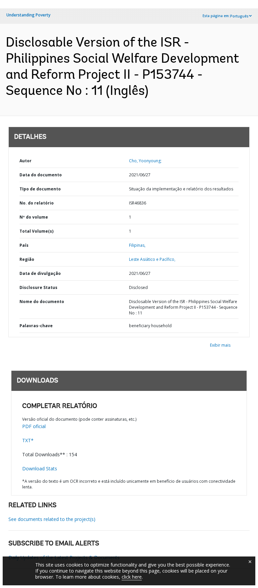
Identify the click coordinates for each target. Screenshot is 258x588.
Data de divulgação (40, 273)
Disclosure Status (38, 287)
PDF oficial (34, 426)
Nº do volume (33, 217)
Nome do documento (41, 301)
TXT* (28, 440)
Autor (25, 161)
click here (132, 577)
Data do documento (40, 175)
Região (26, 259)
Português (239, 16)
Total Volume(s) (36, 231)
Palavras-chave (36, 326)
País (24, 245)
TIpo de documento (40, 189)
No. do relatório (36, 203)
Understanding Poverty (28, 15)
